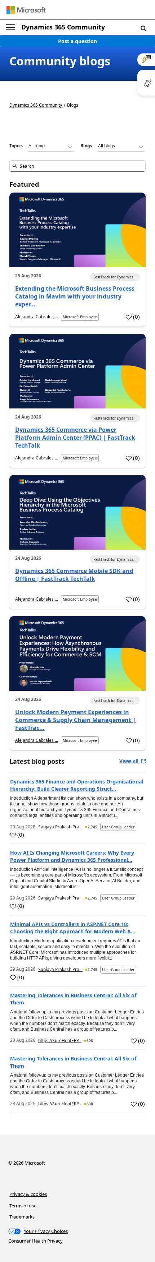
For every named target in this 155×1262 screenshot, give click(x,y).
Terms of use (22, 1205)
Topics (16, 146)
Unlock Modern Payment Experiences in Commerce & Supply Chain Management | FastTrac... (75, 720)
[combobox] (77, 166)
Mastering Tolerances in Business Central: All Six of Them (73, 999)
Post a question (77, 41)
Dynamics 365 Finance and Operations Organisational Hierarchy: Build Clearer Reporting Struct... (76, 785)
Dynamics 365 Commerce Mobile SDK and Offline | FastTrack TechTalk (74, 575)
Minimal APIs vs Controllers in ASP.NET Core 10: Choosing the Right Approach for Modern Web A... (72, 928)
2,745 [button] (92, 826)
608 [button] (90, 1040)
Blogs (86, 146)
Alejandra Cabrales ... (36, 317)
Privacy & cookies (28, 1194)
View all (129, 760)
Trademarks (22, 1217)
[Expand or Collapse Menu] (10, 27)
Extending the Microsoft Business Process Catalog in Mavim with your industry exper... (74, 296)
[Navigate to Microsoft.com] (25, 10)
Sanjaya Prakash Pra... (60, 827)
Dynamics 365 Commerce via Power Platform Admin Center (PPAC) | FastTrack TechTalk (75, 437)
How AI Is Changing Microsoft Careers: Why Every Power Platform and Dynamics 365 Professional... (72, 856)
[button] (143, 28)
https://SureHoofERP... (59, 1040)
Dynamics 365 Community (63, 27)
